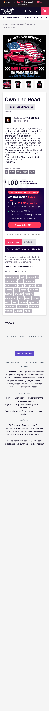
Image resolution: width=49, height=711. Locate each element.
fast (16, 289)
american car (11, 277)
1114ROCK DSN (32, 118)
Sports (30, 24)
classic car (10, 285)
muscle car (10, 298)
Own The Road (9, 27)
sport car (22, 306)
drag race (30, 285)
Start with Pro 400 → (24, 225)
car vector (30, 281)
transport (34, 306)
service (23, 302)
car (20, 281)
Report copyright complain (16, 271)
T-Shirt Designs (17, 24)
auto (23, 277)
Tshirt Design (12, 17)
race (21, 298)
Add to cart (13, 242)
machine (29, 294)
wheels (28, 310)
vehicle (8, 310)
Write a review (24, 353)
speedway (10, 306)
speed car (34, 302)
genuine (34, 289)
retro (7, 302)
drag (20, 285)
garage (24, 289)
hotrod (8, 294)
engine (8, 289)
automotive (11, 281)
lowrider (19, 294)
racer (27, 298)
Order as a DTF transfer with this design (24, 249)
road (15, 302)
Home (5, 24)
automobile (33, 277)
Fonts (28, 17)
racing (36, 298)
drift (39, 285)
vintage (18, 310)
